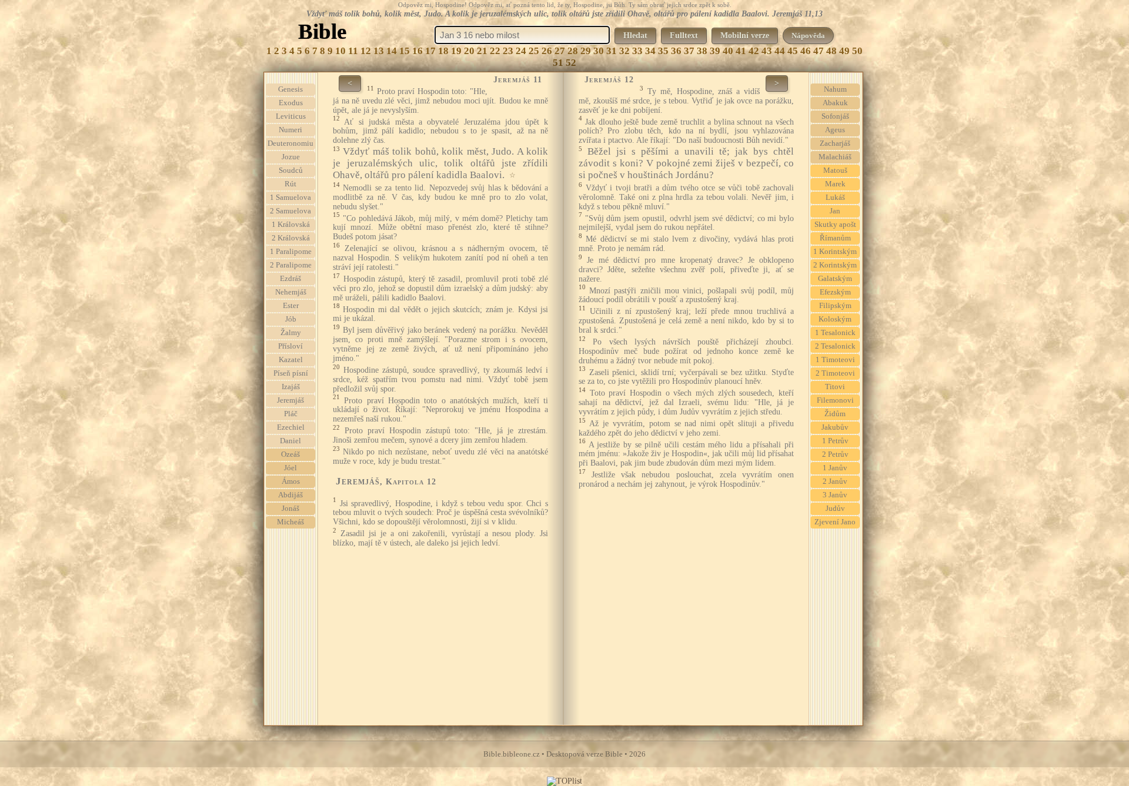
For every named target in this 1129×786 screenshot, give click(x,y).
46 (805, 50)
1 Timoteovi (835, 360)
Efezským (835, 292)
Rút (290, 184)
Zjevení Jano (835, 522)
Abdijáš (290, 495)
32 (624, 50)
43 (766, 50)
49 (844, 50)
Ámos (291, 481)
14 (391, 50)
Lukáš (835, 197)
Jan (835, 211)
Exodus (291, 103)
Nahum (835, 89)
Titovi (835, 387)
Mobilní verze (744, 35)
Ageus (835, 130)
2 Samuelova (290, 211)
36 (676, 50)
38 (702, 50)
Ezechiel (291, 427)
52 (571, 62)
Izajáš (291, 387)
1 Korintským (835, 251)
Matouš (835, 170)
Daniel (290, 441)
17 (430, 50)
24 (521, 50)
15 (404, 50)
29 (585, 50)
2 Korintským (835, 265)
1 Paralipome (291, 251)
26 (547, 50)
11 (353, 50)
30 (598, 50)
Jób (290, 319)
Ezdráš (290, 279)
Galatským (835, 279)
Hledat (635, 35)
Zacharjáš (835, 143)
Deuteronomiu (290, 143)
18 (443, 50)
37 (689, 50)
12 (365, 50)
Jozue (291, 157)
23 (508, 50)
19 (456, 50)
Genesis (290, 89)
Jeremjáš (290, 400)
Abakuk (835, 103)
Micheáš (290, 522)
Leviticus (291, 116)
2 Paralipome (291, 265)
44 (779, 50)
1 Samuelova (290, 197)
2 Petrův (835, 454)
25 (534, 50)
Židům (835, 414)
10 (340, 50)
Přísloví (290, 346)
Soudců (291, 170)
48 (831, 50)
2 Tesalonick (835, 346)
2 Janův (835, 481)
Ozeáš (290, 454)
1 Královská (291, 224)
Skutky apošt (835, 224)
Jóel (290, 468)
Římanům (835, 238)
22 (495, 50)
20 (469, 50)
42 (754, 50)
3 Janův (835, 495)
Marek (835, 184)
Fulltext (684, 35)
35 (663, 50)
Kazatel (291, 360)
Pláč (291, 414)
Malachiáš (835, 157)
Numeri (290, 130)
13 (378, 50)
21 (482, 50)
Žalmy (290, 333)
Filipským (835, 306)
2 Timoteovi (835, 373)
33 (637, 50)
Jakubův (835, 427)
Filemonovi (835, 400)
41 (741, 50)
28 (572, 50)
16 (417, 50)
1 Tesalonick (835, 333)
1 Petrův (835, 441)
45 (792, 50)
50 (857, 50)
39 (715, 50)
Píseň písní (290, 373)
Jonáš (290, 508)
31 (611, 50)
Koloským (835, 319)
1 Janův (835, 468)
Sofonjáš (835, 116)
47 (818, 50)
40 (728, 50)
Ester (291, 306)
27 (560, 50)
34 (650, 50)
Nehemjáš (290, 292)
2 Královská (291, 238)
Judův (835, 508)
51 (558, 62)
